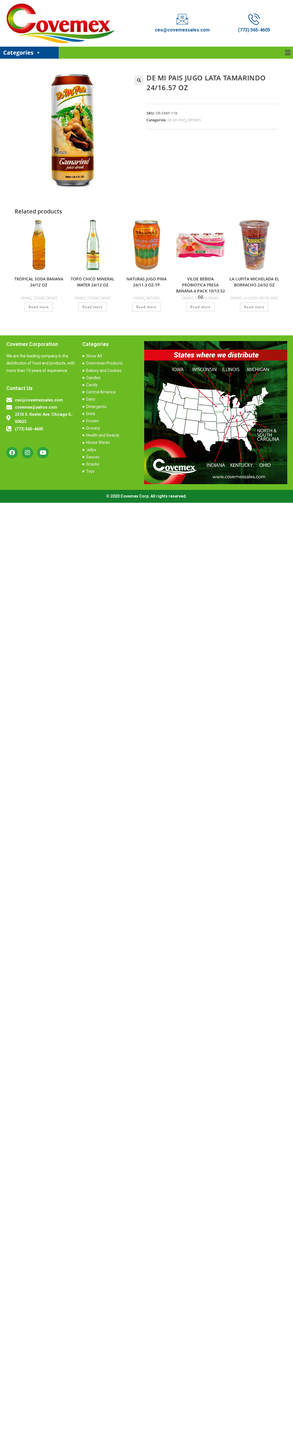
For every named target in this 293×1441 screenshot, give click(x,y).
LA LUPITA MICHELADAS (260, 298)
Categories (18, 52)
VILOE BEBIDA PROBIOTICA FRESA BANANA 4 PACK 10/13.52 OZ (200, 288)
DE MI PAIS (176, 119)
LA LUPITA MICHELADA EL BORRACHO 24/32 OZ (254, 282)
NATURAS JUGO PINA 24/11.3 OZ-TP (146, 282)
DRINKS (194, 119)
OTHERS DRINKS (45, 298)
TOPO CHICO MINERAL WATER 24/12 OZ (92, 282)
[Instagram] (27, 452)
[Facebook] (12, 452)
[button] (288, 52)
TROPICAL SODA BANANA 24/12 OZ (38, 282)
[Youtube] (43, 452)
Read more (39, 306)
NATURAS (153, 298)
